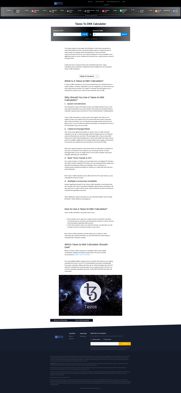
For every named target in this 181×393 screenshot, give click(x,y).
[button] (84, 34)
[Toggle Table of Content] (96, 76)
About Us (90, 1)
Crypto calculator (99, 1)
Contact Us (106, 4)
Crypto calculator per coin (113, 1)
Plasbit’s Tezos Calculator (82, 255)
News (124, 1)
